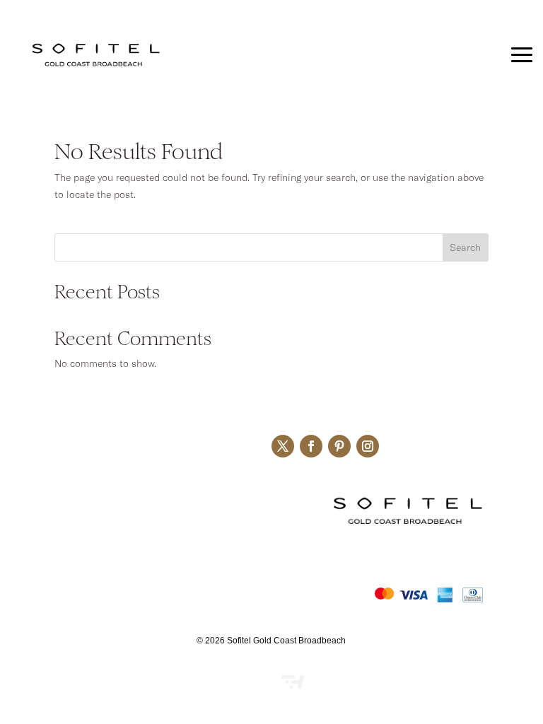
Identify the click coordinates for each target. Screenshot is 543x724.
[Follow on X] (283, 446)
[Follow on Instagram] (367, 446)
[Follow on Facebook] (311, 446)
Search (465, 247)
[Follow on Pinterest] (339, 446)
